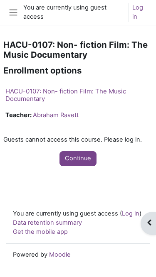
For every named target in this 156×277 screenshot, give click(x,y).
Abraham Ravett (56, 115)
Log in (137, 12)
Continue (78, 158)
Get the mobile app (40, 231)
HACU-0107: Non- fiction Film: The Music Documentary (65, 95)
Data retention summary (47, 222)
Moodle (60, 254)
